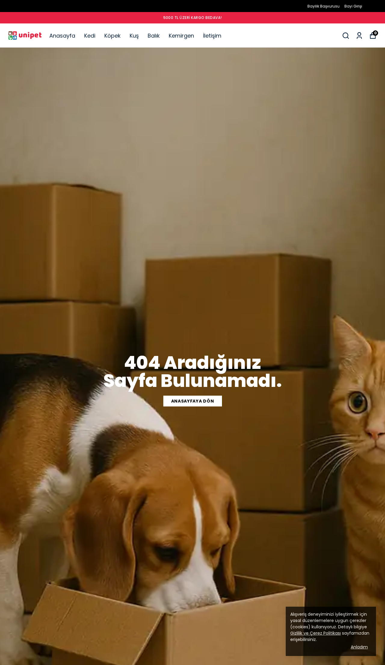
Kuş (134, 35)
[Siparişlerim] (359, 35)
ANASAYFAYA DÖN (192, 401)
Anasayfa (62, 35)
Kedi (89, 35)
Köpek (112, 35)
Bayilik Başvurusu (323, 6)
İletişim (212, 35)
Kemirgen (181, 35)
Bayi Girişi (353, 6)
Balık (154, 35)
